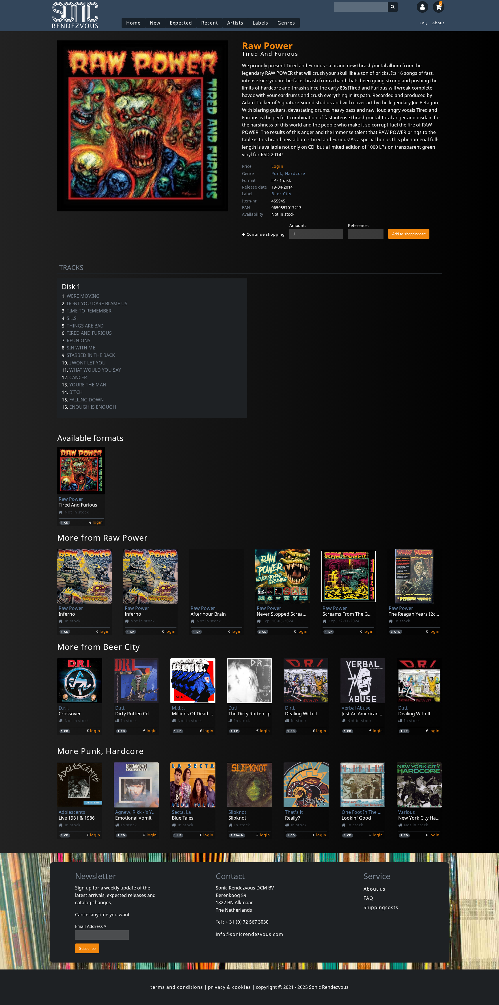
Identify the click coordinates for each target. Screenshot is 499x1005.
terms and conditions (176, 987)
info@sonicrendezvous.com (249, 934)
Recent (209, 23)
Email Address (91, 926)
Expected (181, 23)
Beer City (281, 193)
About (438, 22)
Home (133, 23)
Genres (286, 23)
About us (375, 889)
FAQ (424, 22)
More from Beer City (98, 646)
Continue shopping (265, 234)
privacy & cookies (229, 987)
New (155, 23)
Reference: (358, 225)
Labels (260, 23)
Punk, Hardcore (288, 173)
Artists (235, 23)
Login (277, 166)
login (98, 522)
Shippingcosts (381, 907)
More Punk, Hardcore (100, 750)
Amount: (297, 225)
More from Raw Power (102, 537)
